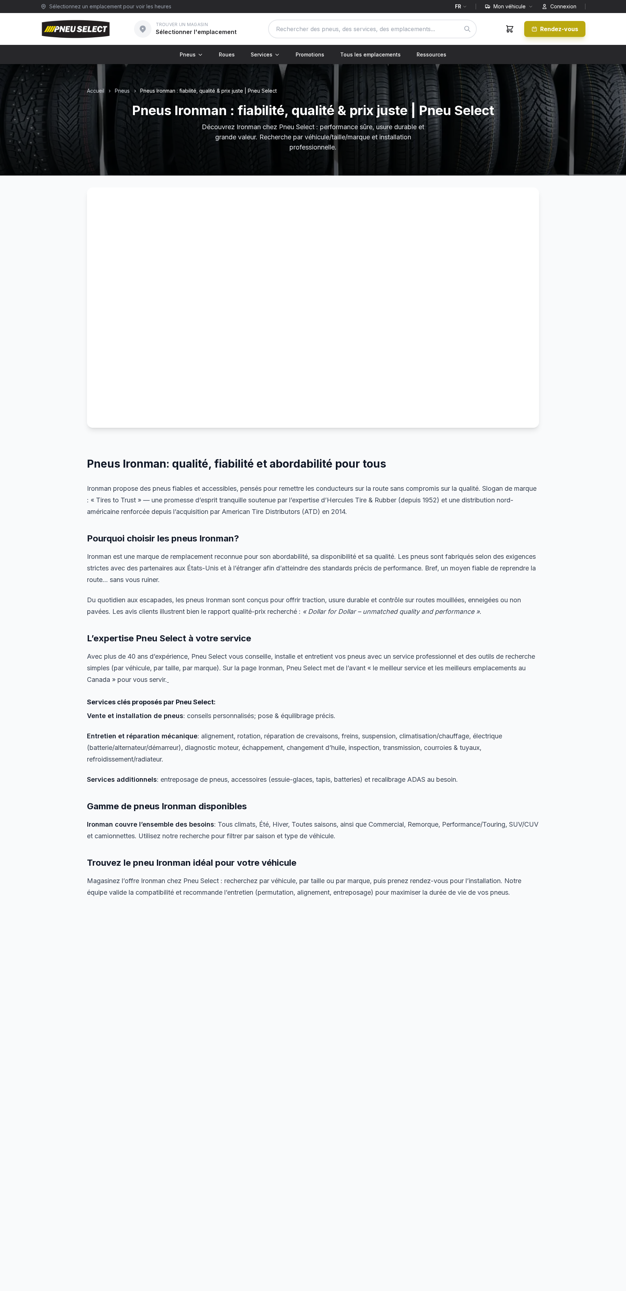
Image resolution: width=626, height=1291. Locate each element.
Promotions (310, 54)
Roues (227, 54)
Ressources (431, 54)
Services (261, 54)
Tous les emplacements (370, 54)
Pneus (188, 54)
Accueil (95, 91)
